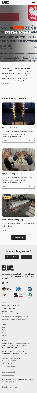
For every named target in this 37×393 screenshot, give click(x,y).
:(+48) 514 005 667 (10, 361)
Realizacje (5, 330)
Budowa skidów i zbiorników (10, 305)
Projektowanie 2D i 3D (9, 308)
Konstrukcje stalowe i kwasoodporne (13, 319)
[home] (5, 2)
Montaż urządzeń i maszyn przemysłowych (15, 317)
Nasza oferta (12, 257)
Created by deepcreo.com (9, 387)
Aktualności (5, 333)
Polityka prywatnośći (8, 372)
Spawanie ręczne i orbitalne (10, 314)
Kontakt (27, 257)
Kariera (4, 335)
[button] (33, 2)
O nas (4, 327)
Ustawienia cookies (8, 375)
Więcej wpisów (18, 237)
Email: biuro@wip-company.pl (11, 358)
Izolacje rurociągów (8, 311)
